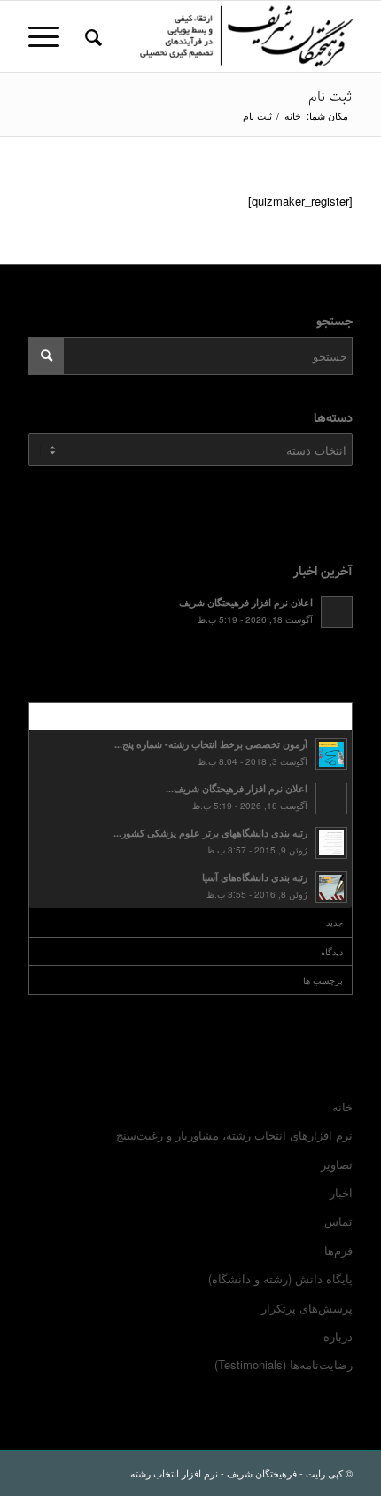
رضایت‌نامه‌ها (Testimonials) (283, 1364)
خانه (342, 1106)
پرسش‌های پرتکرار (307, 1307)
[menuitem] (91, 36)
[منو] (49, 36)
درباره (338, 1336)
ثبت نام (330, 97)
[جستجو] (91, 36)
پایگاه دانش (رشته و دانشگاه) (280, 1278)
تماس (338, 1220)
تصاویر (337, 1164)
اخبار (341, 1192)
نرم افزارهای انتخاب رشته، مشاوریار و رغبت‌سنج (234, 1134)
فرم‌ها (338, 1250)
